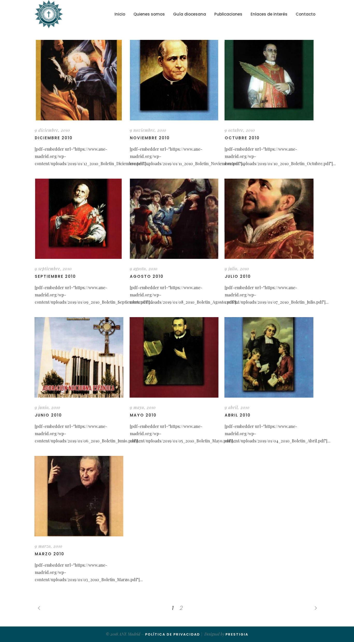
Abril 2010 (238, 415)
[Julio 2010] (268, 219)
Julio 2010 (238, 276)
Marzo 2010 (49, 554)
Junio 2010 (48, 415)
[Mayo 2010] (174, 357)
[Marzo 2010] (78, 496)
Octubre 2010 (242, 138)
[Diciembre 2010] (78, 80)
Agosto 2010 (147, 276)
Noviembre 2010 (150, 138)
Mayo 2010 (143, 415)
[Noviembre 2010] (174, 80)
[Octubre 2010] (268, 80)
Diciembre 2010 (54, 138)
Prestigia (236, 634)
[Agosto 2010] (174, 219)
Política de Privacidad (172, 634)
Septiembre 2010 (55, 276)
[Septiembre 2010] (78, 219)
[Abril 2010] (268, 357)
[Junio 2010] (78, 357)
